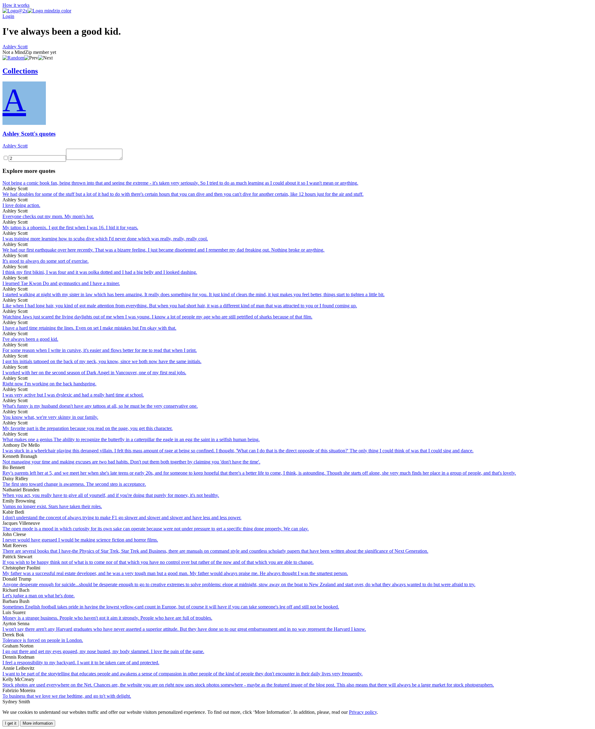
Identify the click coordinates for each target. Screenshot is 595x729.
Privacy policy (363, 712)
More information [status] (38, 723)
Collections (20, 71)
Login (8, 16)
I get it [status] (10, 723)
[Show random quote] (13, 57)
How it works (15, 5)
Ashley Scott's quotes (28, 133)
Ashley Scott (15, 46)
